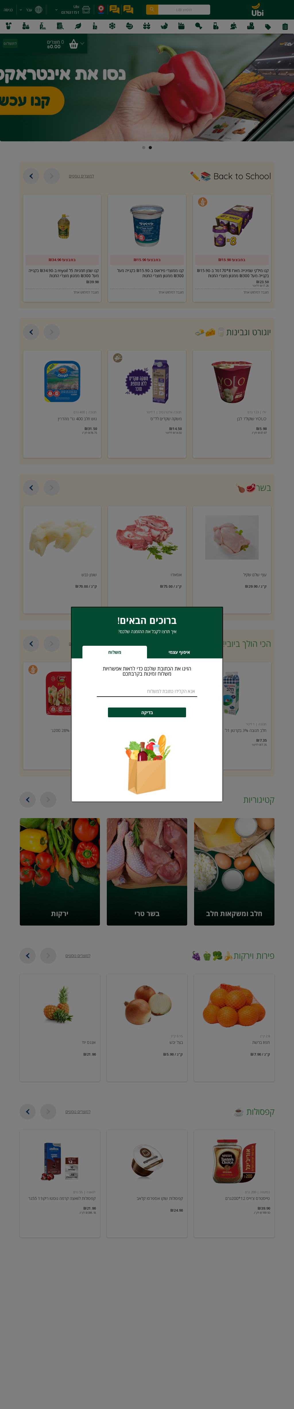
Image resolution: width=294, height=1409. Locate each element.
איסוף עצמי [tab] (170, 653)
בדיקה (147, 712)
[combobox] (147, 691)
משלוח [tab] (114, 652)
